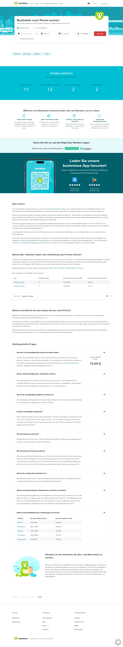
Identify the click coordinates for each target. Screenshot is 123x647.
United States (25, 597)
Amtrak (28, 240)
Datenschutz (78, 629)
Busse (31, 3)
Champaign (21, 535)
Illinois (33, 597)
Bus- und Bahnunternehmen (49, 3)
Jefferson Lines (17, 243)
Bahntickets (16, 622)
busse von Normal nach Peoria (68, 363)
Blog (61, 3)
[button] (89, 4)
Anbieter (37, 54)
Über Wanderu (47, 618)
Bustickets (15, 597)
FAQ (46, 54)
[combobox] (25, 33)
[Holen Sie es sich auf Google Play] (94, 179)
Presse (44, 625)
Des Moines (21, 526)
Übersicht (17, 54)
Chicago (20, 531)
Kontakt (76, 618)
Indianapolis (21, 539)
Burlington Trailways (30, 243)
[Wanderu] (21, 3)
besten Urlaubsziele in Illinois (56, 209)
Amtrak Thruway (46, 243)
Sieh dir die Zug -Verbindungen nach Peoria (68, 268)
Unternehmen (79, 622)
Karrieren (45, 629)
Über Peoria (27, 54)
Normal (19, 522)
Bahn (37, 3)
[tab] (24, 29)
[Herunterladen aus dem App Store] (75, 179)
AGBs (76, 625)
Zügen (75, 240)
